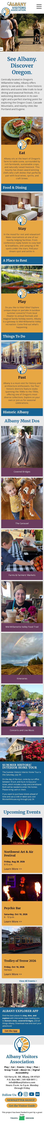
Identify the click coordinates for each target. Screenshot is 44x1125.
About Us (25, 1069)
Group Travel (11, 1069)
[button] (39, 6)
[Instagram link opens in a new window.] (26, 1095)
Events (20, 1067)
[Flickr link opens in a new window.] (38, 1095)
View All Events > (28, 981)
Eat (13, 1067)
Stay (29, 1067)
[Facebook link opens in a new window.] (20, 1095)
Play (6, 1067)
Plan (36, 1067)
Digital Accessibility (28, 1071)
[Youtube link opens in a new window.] (32, 1095)
